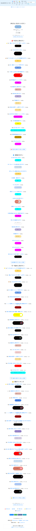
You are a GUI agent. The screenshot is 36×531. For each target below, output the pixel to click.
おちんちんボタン (19, 141)
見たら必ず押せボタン (16, 334)
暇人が (18, 67)
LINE (16, 514)
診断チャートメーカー (15, 527)
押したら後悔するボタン (18, 220)
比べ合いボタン (19, 127)
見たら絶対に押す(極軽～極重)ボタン (17, 311)
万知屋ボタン (18, 100)
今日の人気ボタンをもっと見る (18, 149)
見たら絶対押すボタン (16, 435)
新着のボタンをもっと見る (18, 262)
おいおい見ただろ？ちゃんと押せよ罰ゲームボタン (19, 449)
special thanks (25, 520)
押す (18, 60)
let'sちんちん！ (18, 143)
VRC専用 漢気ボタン (18, 177)
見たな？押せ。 (18, 45)
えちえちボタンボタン (18, 281)
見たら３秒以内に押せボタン (17, 458)
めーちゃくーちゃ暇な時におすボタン (18, 164)
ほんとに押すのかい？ (18, 222)
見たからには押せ (18, 109)
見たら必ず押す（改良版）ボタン (17, 473)
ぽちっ (18, 229)
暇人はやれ (18, 299)
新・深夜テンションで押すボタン (19, 64)
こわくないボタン (17, 349)
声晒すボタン (17, 397)
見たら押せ (18, 173)
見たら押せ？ (18, 400)
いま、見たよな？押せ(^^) (18, 424)
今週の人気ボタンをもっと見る (18, 378)
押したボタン (23, 3)
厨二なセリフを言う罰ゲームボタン (17, 254)
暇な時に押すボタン (19, 93)
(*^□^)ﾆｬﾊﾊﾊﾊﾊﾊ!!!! (16, 323)
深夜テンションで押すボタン (18, 191)
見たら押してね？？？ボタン (17, 428)
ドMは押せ (18, 123)
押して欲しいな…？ (18, 431)
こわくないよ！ (18, 352)
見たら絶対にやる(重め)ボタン (16, 327)
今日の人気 (14, 2)
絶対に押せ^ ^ (17, 491)
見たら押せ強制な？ (17, 468)
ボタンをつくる (26, 2)
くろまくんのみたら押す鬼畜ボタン (18, 71)
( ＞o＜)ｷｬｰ (16, 453)
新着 (12, 3)
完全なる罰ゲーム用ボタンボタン (19, 107)
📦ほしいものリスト (21, 522)
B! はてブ (24, 514)
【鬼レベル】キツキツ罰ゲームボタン (19, 43)
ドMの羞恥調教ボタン (19, 120)
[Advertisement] (18, 14)
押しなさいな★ (18, 307)
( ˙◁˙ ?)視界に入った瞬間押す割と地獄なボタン (18, 303)
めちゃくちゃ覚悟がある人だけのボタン (18, 171)
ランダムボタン (18, 184)
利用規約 (20, 520)
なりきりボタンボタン (17, 157)
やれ (18, 330)
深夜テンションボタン (17, 206)
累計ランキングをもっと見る (18, 497)
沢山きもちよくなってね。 (18, 116)
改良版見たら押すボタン (16, 319)
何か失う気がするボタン (17, 296)
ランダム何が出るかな (18, 187)
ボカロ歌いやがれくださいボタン (17, 363)
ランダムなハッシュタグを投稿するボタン (19, 58)
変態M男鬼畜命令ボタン (19, 134)
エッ (18, 26)
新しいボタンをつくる (18, 36)
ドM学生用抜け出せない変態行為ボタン (18, 213)
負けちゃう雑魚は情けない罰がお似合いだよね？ (18, 372)
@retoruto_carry (15, 520)
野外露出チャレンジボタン (18, 79)
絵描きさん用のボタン (18, 86)
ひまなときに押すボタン (18, 198)
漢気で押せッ (18, 236)
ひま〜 (17, 201)
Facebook (20, 514)
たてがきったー (22, 527)
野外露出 (18, 82)
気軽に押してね (18, 89)
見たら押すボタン (16, 465)
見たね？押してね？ (18, 484)
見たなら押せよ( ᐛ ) (18, 256)
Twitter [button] (12, 514)
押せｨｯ (18, 180)
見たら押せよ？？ (17, 285)
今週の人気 (17, 3)
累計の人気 (19, 3)
